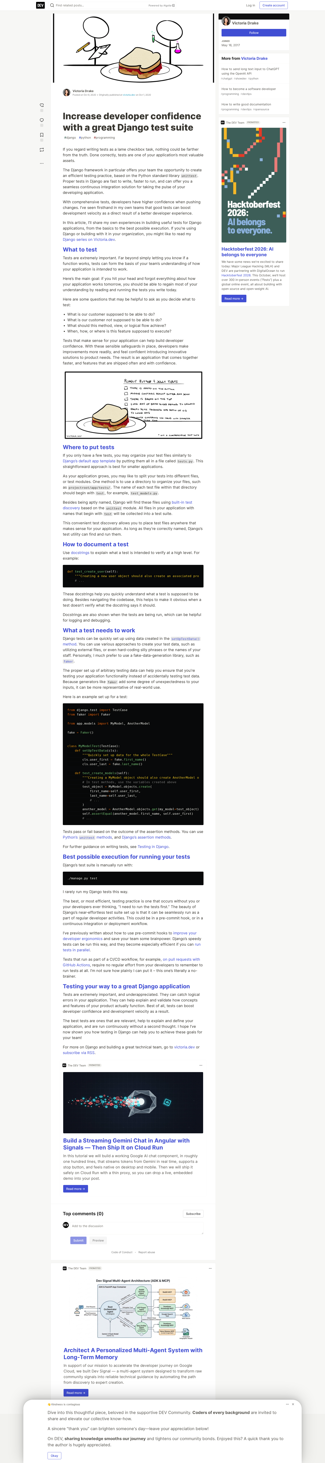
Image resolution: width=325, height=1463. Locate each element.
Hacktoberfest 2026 (236, 275)
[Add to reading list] (42, 137)
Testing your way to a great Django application (126, 986)
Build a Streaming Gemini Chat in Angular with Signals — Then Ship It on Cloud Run (126, 1144)
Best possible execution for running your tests (126, 856)
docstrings (80, 552)
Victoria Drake (83, 91)
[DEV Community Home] (40, 5)
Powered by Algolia (160, 5)
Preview (98, 1240)
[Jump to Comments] (42, 122)
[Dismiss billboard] (293, 1404)
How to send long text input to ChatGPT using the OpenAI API (250, 73)
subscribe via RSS (79, 1052)
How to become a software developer (248, 91)
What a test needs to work (99, 630)
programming (104, 137)
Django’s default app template (89, 461)
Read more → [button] (75, 1189)
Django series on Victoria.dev (89, 239)
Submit (78, 1240)
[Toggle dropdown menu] (201, 1065)
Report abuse (146, 1252)
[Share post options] (42, 163)
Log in (250, 5)
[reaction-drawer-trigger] (42, 107)
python (85, 137)
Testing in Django (153, 846)
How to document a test (96, 544)
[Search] (52, 5)
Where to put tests (88, 447)
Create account (274, 5)
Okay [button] (54, 1456)
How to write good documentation (246, 106)
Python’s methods (87, 837)
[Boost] (42, 150)
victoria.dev (129, 94)
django (70, 137)
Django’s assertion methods (146, 837)
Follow (254, 33)
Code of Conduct (121, 1252)
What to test (80, 249)
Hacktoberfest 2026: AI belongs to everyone (247, 251)
